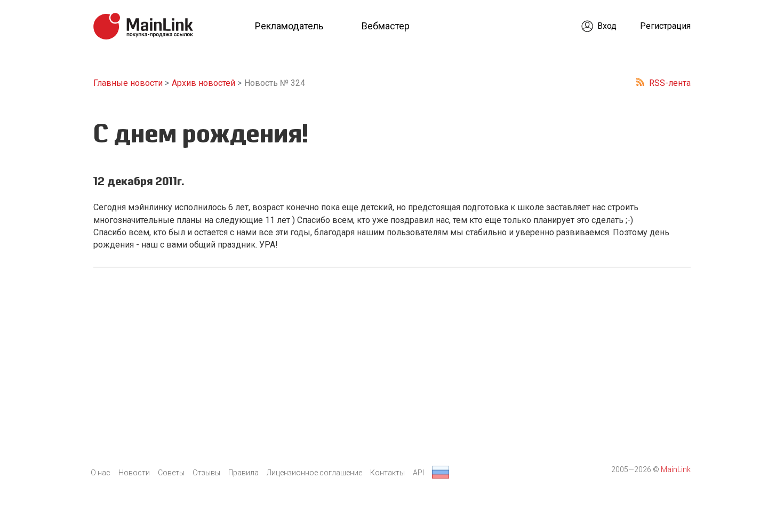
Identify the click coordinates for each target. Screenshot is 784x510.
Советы (171, 472)
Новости (134, 472)
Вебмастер (386, 25)
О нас (100, 472)
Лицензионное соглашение (314, 472)
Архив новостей (203, 83)
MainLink (676, 469)
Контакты (387, 472)
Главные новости (128, 83)
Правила (243, 472)
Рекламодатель (289, 25)
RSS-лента (670, 83)
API (418, 472)
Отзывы (206, 472)
